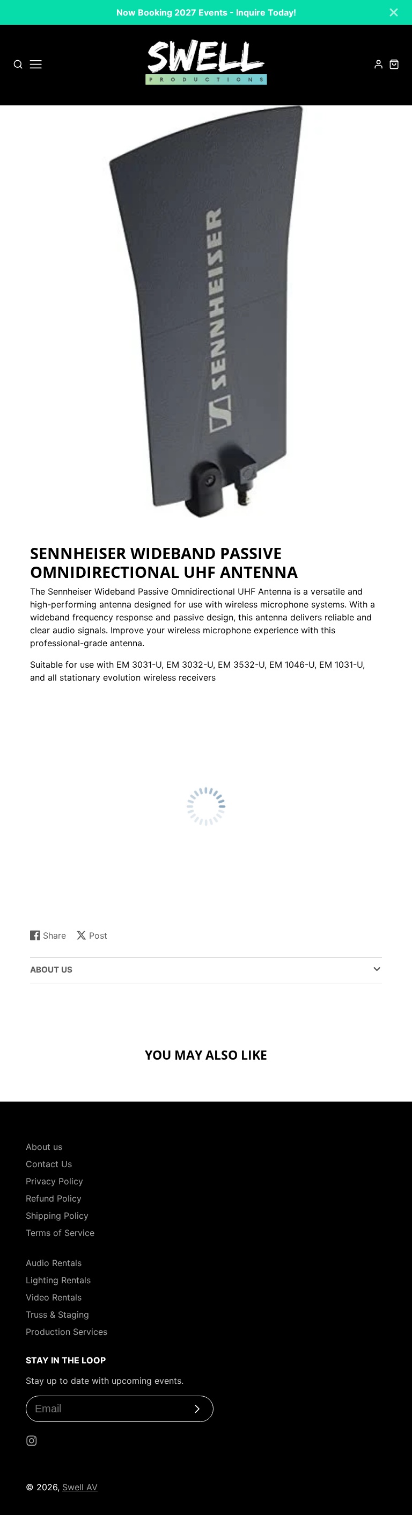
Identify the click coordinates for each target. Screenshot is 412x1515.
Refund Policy (54, 1198)
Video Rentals (54, 1297)
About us (44, 1146)
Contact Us (49, 1164)
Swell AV (80, 1487)
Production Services (66, 1331)
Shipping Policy (57, 1215)
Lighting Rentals (58, 1280)
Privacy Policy (54, 1181)
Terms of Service (60, 1232)
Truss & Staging (57, 1314)
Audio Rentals (54, 1262)
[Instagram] (32, 1441)
